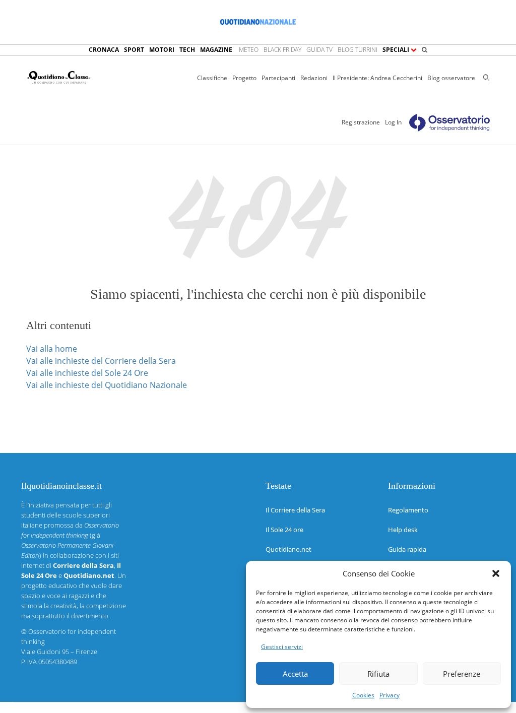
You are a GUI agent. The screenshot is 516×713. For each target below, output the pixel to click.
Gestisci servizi (282, 646)
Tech (187, 49)
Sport (134, 49)
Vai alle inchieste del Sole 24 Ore (87, 372)
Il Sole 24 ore (284, 529)
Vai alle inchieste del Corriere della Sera (101, 360)
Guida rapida (407, 549)
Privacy (389, 695)
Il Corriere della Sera (295, 509)
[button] (496, 573)
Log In (393, 122)
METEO (249, 49)
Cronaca (104, 49)
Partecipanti (278, 78)
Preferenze (461, 674)
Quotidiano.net (288, 549)
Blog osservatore (451, 78)
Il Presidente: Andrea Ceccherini (377, 78)
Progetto (244, 78)
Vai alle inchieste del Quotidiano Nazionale (106, 385)
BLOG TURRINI (357, 49)
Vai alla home (51, 348)
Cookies (363, 695)
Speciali (396, 49)
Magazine (216, 49)
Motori (161, 49)
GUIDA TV (319, 49)
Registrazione (361, 122)
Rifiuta (378, 674)
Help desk (403, 529)
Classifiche (212, 78)
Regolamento (408, 509)
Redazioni (314, 78)
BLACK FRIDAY (282, 49)
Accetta (295, 674)
